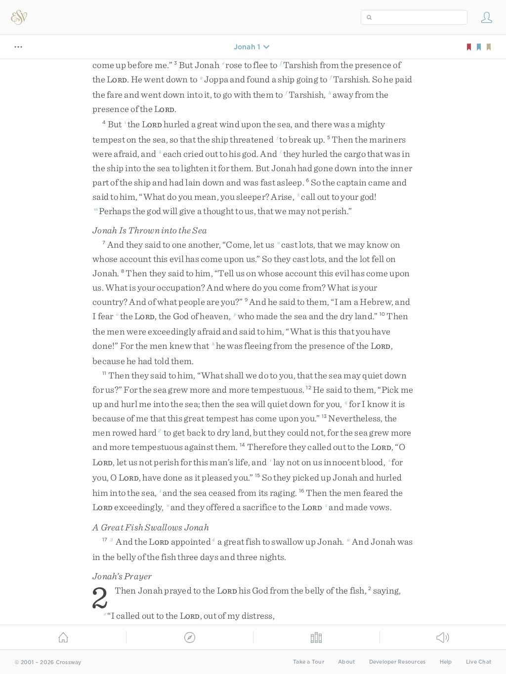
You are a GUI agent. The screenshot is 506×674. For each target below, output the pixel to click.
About (346, 662)
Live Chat (478, 662)
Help (446, 662)
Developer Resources (397, 662)
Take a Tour (308, 662)
